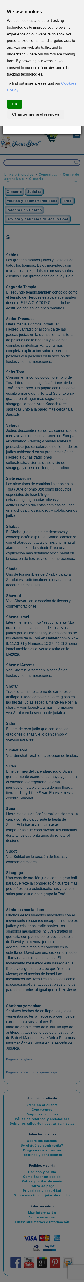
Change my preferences (36, 114)
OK (15, 104)
